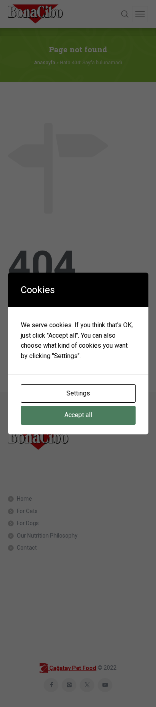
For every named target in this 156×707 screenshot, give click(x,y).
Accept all (78, 415)
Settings (78, 393)
